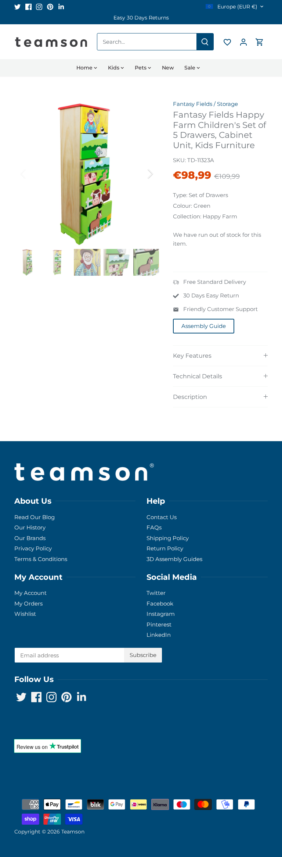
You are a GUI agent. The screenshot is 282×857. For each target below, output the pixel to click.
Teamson (72, 832)
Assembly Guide (203, 325)
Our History (30, 527)
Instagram (161, 613)
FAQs (154, 527)
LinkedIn (159, 634)
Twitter (156, 592)
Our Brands (30, 538)
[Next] (140, 173)
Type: (180, 195)
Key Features (192, 355)
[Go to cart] (259, 42)
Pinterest (159, 624)
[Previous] (32, 173)
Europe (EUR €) (236, 7)
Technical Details (197, 376)
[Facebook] (28, 6)
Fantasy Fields (192, 103)
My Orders (28, 603)
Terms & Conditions (40, 559)
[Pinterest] (50, 6)
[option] (141, 18)
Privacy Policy (33, 548)
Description (190, 396)
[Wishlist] (227, 42)
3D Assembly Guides (174, 559)
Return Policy (165, 548)
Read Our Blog (34, 517)
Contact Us (162, 517)
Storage (227, 103)
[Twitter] (17, 6)
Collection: (187, 216)
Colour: (182, 205)
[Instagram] (39, 6)
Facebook (160, 603)
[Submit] (204, 41)
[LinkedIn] (61, 6)
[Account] (243, 42)
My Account (30, 592)
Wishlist (25, 613)
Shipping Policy (168, 538)
